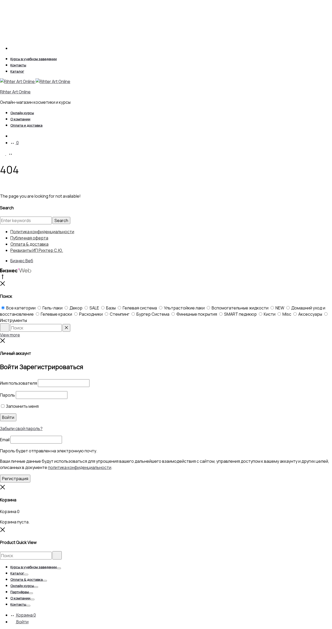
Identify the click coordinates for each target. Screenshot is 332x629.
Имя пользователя (18, 383)
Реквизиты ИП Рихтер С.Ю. (36, 250)
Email (5, 440)
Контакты (18, 65)
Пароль (7, 395)
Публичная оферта (29, 238)
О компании (20, 119)
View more (10, 335)
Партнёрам (19, 592)
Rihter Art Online (15, 92)
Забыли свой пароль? (21, 428)
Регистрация (15, 478)
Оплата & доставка (29, 244)
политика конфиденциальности (79, 467)
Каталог (17, 71)
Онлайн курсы (22, 112)
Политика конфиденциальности (42, 231)
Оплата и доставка (26, 125)
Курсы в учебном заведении (33, 59)
